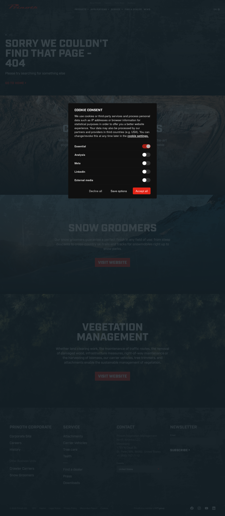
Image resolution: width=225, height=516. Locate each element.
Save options (119, 191)
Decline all (95, 191)
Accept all (142, 191)
